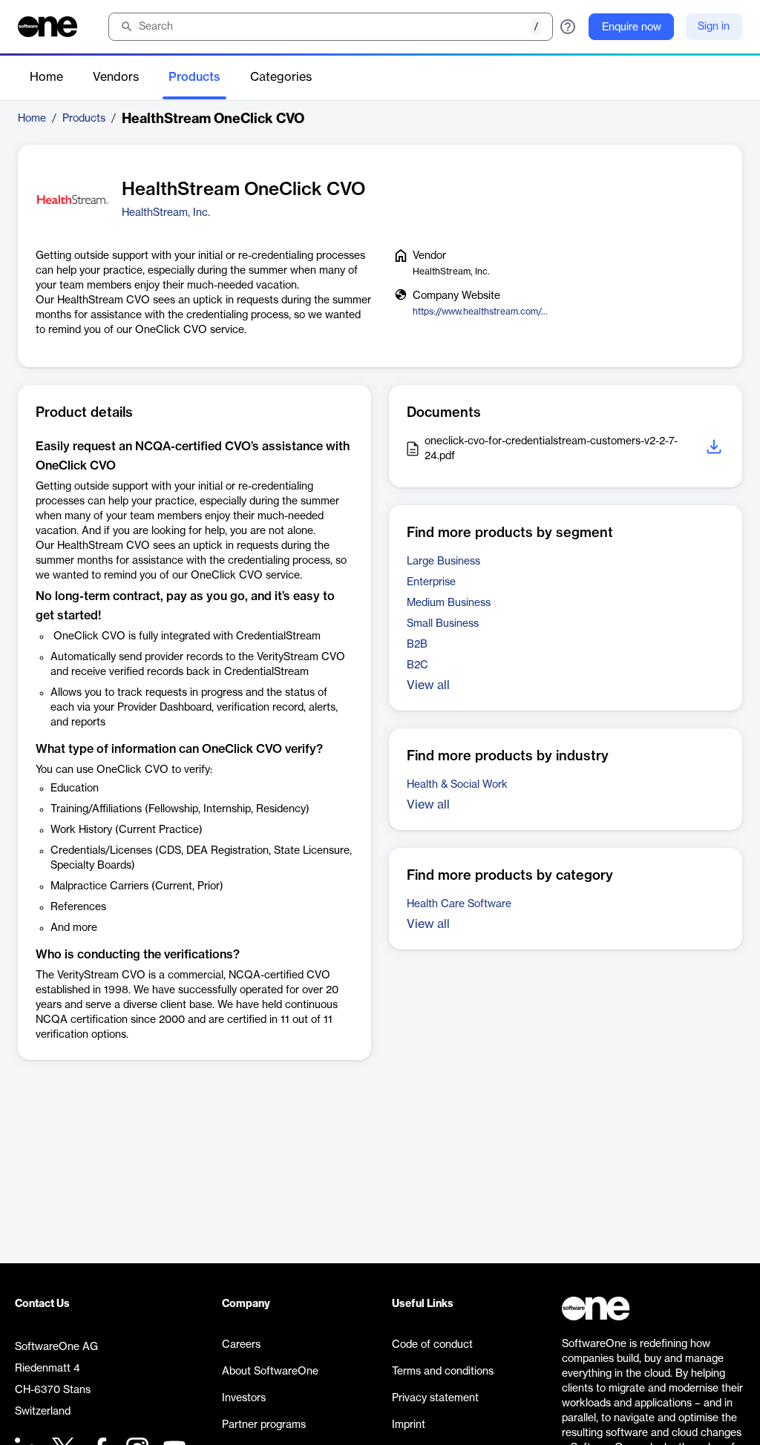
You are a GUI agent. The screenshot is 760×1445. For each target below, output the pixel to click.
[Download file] (715, 449)
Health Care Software (459, 904)
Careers (241, 1345)
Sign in (714, 27)
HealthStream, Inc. (166, 213)
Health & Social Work (457, 785)
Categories (281, 77)
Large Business (443, 561)
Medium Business (449, 603)
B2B (417, 644)
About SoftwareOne (270, 1371)
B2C (417, 665)
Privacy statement (435, 1398)
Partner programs (264, 1425)
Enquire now (631, 27)
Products (194, 77)
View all (428, 685)
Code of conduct (432, 1345)
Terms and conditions (443, 1371)
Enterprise (431, 582)
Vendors (116, 77)
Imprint (408, 1425)
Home (46, 77)
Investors (244, 1398)
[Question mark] (568, 27)
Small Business (443, 624)
